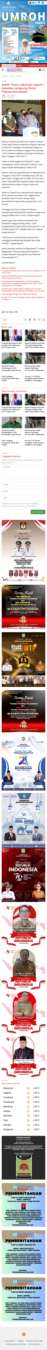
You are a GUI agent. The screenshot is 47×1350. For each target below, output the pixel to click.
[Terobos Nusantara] (14, 70)
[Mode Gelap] (40, 70)
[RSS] (24, 1334)
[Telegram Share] (39, 319)
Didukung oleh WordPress (16, 1344)
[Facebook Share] (25, 319)
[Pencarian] (44, 70)
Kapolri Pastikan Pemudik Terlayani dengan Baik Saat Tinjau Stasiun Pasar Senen (22, 277)
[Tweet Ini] (30, 319)
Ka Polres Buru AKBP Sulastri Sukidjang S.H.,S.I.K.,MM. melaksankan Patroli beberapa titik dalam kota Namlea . (23, 290)
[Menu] (3, 70)
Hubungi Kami (10, 1341)
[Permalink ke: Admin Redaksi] (3, 96)
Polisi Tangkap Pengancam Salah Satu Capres (19, 294)
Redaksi (21, 1341)
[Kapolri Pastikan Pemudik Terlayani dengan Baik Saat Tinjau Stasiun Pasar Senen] (35, 335)
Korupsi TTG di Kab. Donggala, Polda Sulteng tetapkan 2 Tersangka (23, 298)
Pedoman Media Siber (34, 1341)
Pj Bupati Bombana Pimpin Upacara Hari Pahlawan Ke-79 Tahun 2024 (23, 272)
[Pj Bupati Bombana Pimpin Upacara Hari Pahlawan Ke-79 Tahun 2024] (12, 335)
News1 (4, 81)
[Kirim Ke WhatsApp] (43, 319)
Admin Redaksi (11, 96)
